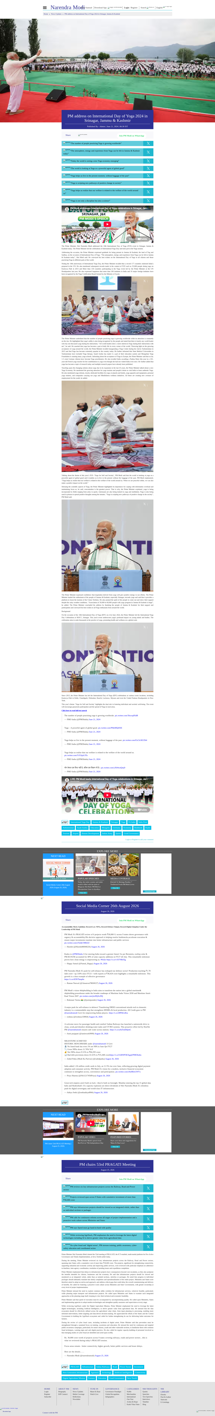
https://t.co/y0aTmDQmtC (120, 1030)
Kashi (147, 828)
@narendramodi (70, 1013)
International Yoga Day (80, 822)
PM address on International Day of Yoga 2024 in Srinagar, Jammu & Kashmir (108, 118)
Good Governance (131, 833)
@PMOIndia (77, 954)
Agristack (95, 1372)
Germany (116, 828)
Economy (127, 828)
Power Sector (125, 1367)
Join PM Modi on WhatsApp (131, 136)
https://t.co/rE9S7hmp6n (74, 979)
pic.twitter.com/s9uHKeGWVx (128, 1072)
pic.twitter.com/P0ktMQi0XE (110, 728)
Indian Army (107, 833)
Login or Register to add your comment (139, 839)
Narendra (68, 7)
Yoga (123, 822)
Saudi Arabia (82, 828)
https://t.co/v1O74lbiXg (116, 959)
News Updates (56, 14)
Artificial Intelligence (123, 1372)
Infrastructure (87, 1367)
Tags (65, 822)
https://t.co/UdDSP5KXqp (120, 1055)
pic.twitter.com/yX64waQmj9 (113, 768)
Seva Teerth (132, 1378)
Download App (150, 891)
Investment (138, 1367)
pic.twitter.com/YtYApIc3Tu (76, 755)
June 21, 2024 (94, 719)
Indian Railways (103, 1367)
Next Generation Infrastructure (75, 1372)
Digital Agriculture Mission (74, 1378)
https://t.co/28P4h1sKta (118, 1013)
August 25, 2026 (101, 1355)
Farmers (91, 1378)
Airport (75, 833)
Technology (106, 1372)
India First (143, 822)
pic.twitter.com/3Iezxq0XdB (126, 715)
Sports (118, 833)
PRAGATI (75, 1367)
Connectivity (140, 1372)
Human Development (90, 833)
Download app (7, 1411)
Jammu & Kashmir (100, 822)
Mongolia (106, 828)
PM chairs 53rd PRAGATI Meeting (107, 1164)
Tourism (66, 833)
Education (95, 828)
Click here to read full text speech (74, 710)
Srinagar (114, 822)
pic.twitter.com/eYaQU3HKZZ (76, 943)
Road (115, 1367)
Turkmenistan (68, 828)
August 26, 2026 (98, 947)
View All (83, 893)
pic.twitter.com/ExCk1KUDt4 (135, 740)
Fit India (131, 822)
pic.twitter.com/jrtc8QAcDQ (91, 996)
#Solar (103, 959)
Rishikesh (138, 828)
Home (46, 14)
